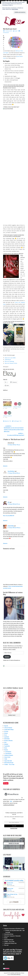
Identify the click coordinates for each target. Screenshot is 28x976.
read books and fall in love (15, 973)
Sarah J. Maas (10, 890)
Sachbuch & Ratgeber (8, 755)
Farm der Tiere (10, 882)
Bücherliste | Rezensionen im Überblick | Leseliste (14, 928)
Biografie (6, 726)
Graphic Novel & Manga (9, 729)
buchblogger (16, 421)
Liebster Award (17, 407)
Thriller (5, 759)
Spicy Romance (8, 753)
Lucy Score (9, 895)
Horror (5, 735)
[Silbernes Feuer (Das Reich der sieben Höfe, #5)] (5, 891)
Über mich (6, 945)
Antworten (5, 466)
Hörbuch (6, 733)
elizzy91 (16, 31)
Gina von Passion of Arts (11, 363)
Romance (6, 749)
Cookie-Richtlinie (15, 9)
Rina (8, 502)
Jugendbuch (6, 737)
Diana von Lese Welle (10, 358)
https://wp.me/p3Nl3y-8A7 (8, 515)
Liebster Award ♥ (7, 416)
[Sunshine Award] (7, 403)
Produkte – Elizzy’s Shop (9, 764)
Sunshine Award (7, 407)
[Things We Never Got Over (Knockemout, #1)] (5, 897)
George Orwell (10, 884)
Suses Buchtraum (11, 471)
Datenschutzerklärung (8, 934)
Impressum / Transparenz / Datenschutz (12, 936)
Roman (5, 748)
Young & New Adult (8, 761)
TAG (10, 421)
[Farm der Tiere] (5, 886)
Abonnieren (7, 657)
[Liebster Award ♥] (7, 412)
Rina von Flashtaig (9, 361)
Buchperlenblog (11, 526)
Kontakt (5, 938)
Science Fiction (7, 757)
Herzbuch (6, 731)
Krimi (5, 742)
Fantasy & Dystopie (8, 727)
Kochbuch (6, 744)
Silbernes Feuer (10, 888)
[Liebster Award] (17, 403)
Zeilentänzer (8, 359)
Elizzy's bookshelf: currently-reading (14, 880)
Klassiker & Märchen (8, 740)
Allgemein (7, 421)
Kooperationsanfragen (8, 762)
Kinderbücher (7, 738)
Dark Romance (8, 751)
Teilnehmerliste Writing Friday (10, 943)
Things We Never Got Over (12, 894)
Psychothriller (7, 746)
